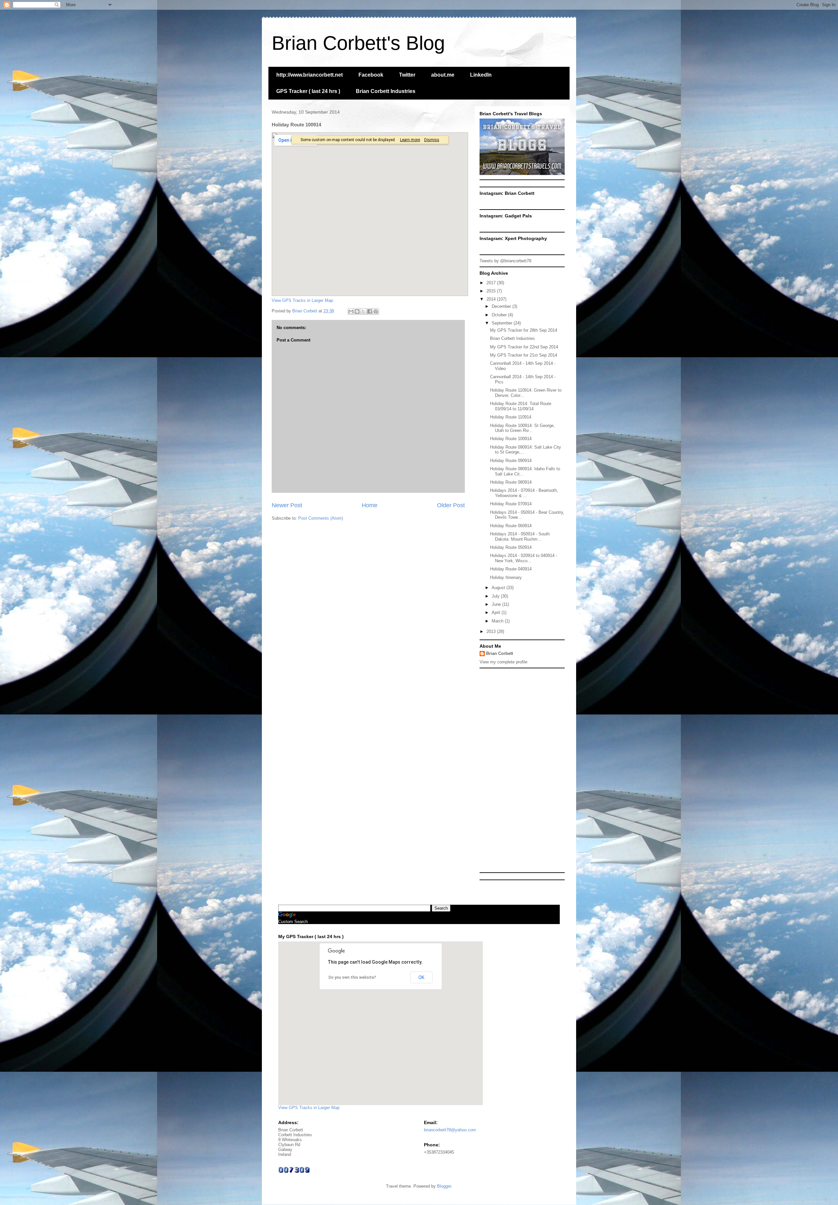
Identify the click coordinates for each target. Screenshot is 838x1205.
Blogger (444, 1186)
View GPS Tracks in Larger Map (302, 300)
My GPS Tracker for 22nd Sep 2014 (524, 346)
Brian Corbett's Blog (358, 43)
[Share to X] (363, 311)
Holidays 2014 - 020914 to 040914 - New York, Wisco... (523, 558)
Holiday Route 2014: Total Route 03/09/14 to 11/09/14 (520, 406)
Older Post (451, 505)
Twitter (407, 75)
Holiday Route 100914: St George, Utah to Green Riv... (522, 428)
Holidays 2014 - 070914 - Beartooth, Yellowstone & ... (524, 493)
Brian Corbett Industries (385, 91)
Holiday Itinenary (506, 577)
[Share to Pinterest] (376, 311)
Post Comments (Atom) (320, 518)
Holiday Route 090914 (511, 460)
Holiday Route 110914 (510, 417)
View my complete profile (503, 661)
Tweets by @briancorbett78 (505, 260)
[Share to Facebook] (369, 311)
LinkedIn (481, 75)
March (498, 621)
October (500, 314)
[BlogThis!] (357, 311)
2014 (491, 299)
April (496, 612)
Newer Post (287, 505)
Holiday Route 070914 (511, 503)
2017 (491, 282)
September (503, 323)
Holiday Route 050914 (511, 547)
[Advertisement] (529, 770)
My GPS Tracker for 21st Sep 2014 (523, 355)
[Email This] (351, 311)
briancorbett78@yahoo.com (450, 1129)
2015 (491, 290)
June (497, 604)
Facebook (370, 75)
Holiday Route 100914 (511, 438)
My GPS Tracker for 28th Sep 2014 (523, 330)
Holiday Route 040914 (511, 568)
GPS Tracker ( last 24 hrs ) (308, 91)
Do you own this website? (352, 977)
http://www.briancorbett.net (309, 75)
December (502, 306)
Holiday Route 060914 (511, 525)
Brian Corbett (499, 653)
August (499, 587)
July (496, 596)
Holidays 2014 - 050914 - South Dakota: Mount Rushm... (520, 536)
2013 (491, 631)
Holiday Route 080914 (511, 482)
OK (421, 977)
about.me (442, 75)
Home (369, 505)
